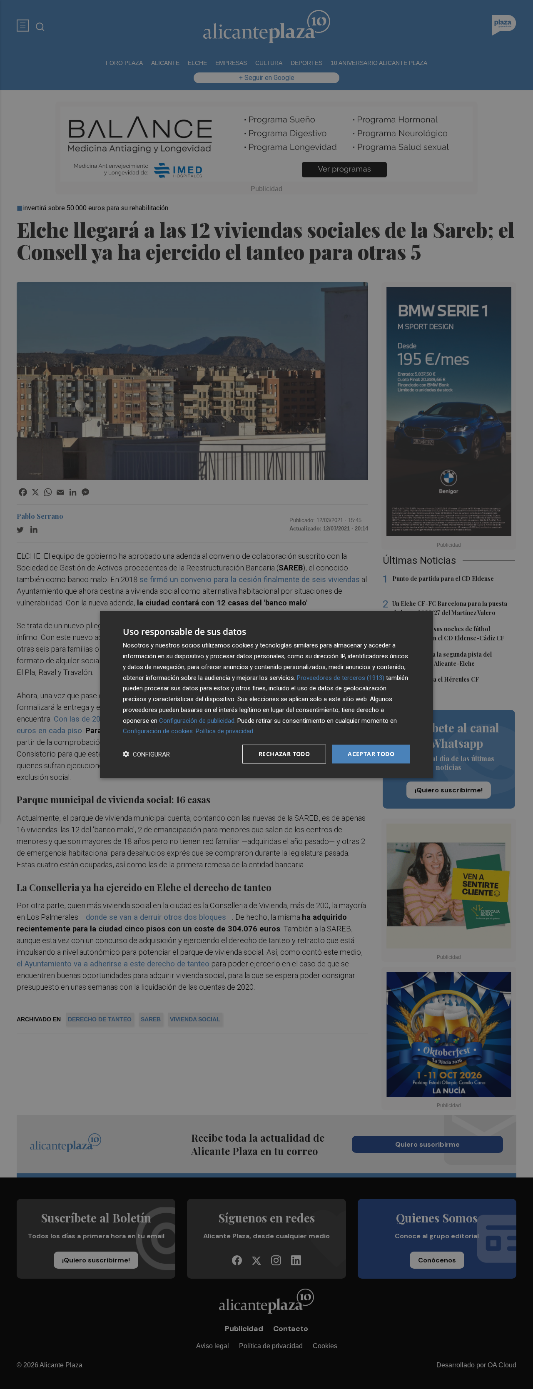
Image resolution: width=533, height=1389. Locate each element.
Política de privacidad (224, 731)
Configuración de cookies (158, 731)
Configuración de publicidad (196, 720)
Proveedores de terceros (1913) (340, 677)
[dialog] (266, 694)
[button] (146, 754)
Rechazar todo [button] (284, 754)
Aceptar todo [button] (371, 754)
